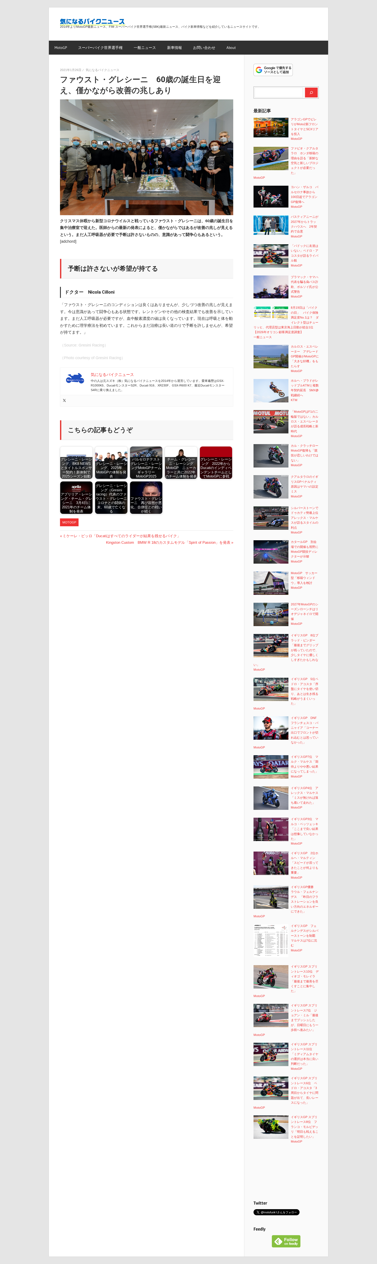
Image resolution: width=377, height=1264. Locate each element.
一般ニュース (145, 47)
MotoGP (61, 47)
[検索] (311, 92)
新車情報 (174, 47)
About (231, 47)
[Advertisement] (286, 1172)
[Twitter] (64, 400)
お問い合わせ (204, 47)
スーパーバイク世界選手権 (100, 47)
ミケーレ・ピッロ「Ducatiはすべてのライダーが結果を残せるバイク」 (121, 536)
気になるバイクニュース (102, 70)
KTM (294, 400)
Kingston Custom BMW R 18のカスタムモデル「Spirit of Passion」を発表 (168, 542)
